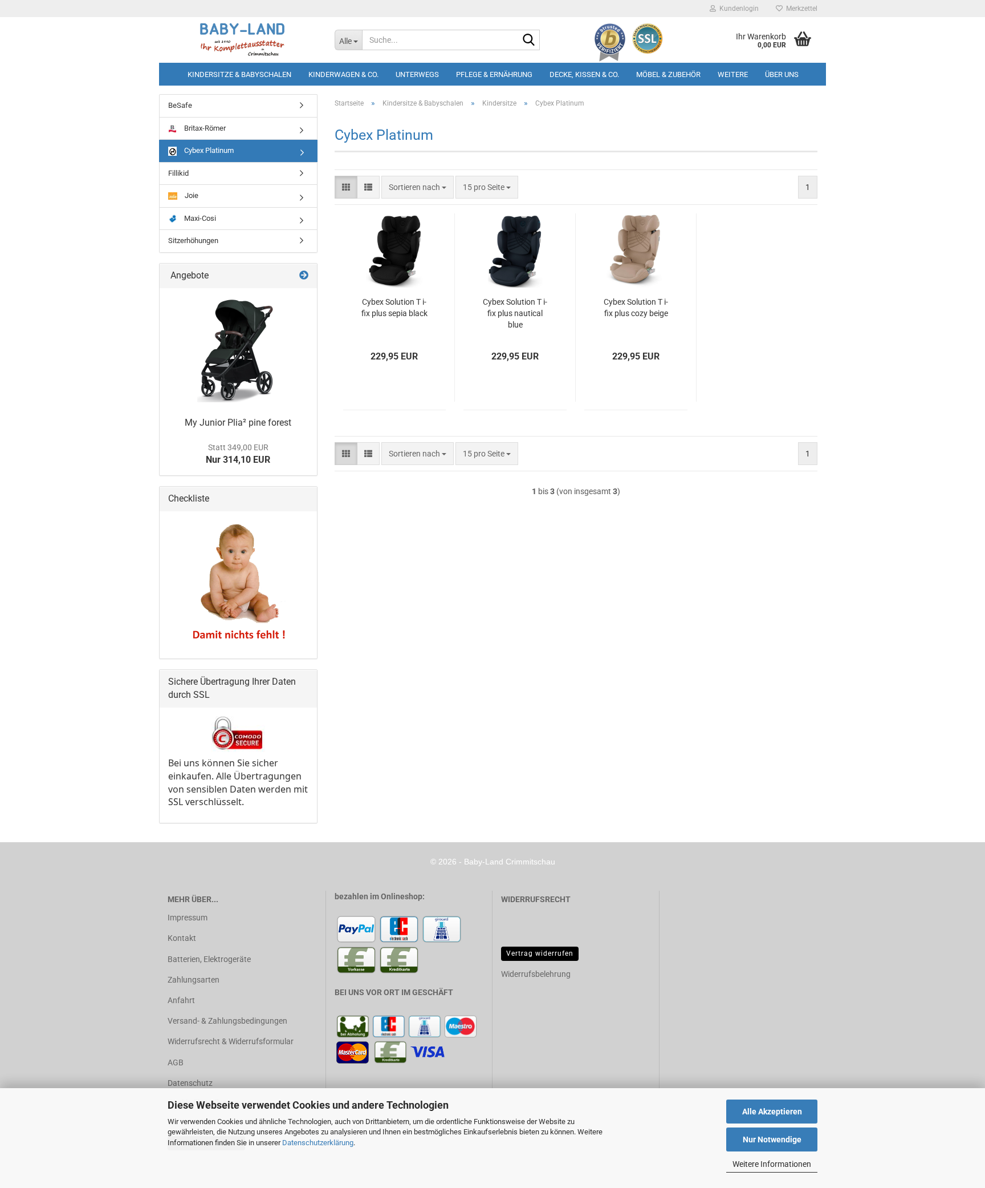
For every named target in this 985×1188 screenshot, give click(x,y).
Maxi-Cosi (199, 218)
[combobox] (417, 187)
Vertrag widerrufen (539, 953)
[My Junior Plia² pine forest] (238, 349)
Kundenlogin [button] (737, 9)
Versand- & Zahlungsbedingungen (227, 1020)
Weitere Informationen (771, 1164)
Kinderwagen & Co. (343, 74)
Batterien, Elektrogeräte (209, 959)
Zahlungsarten (193, 979)
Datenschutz (190, 1083)
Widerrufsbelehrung (536, 974)
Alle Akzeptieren (772, 1111)
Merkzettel (800, 9)
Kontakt (182, 938)
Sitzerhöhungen (193, 240)
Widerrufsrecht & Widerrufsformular (231, 1041)
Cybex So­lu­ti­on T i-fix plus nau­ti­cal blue (515, 313)
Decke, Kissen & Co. (584, 74)
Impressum (187, 917)
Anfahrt (181, 1000)
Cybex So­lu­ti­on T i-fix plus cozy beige (636, 307)
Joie (190, 195)
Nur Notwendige (772, 1139)
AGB (176, 1062)
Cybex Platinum (208, 150)
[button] (346, 187)
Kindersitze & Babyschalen (239, 74)
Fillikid (178, 173)
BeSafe (180, 105)
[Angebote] (303, 275)
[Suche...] (529, 40)
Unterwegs (417, 74)
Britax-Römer (204, 128)
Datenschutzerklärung (317, 1142)
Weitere (733, 74)
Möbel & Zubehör (668, 74)
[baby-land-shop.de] (243, 40)
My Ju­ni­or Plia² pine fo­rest (238, 422)
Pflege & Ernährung (494, 74)
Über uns (782, 74)
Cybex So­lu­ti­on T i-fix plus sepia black (394, 307)
